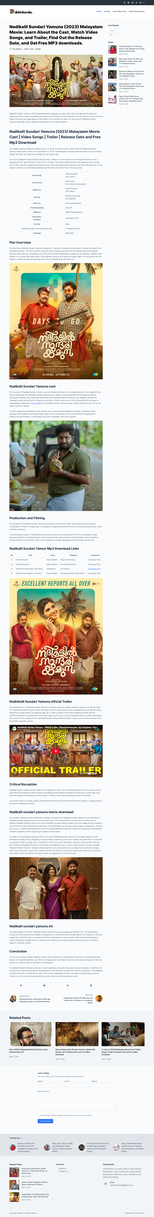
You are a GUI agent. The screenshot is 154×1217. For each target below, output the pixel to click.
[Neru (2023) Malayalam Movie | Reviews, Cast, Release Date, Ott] (30, 1034)
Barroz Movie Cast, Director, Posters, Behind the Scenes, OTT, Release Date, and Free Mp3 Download (75, 1052)
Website (94, 1081)
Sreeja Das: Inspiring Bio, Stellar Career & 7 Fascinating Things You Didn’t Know (34, 1171)
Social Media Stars (119, 11)
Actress (107, 11)
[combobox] (126, 30)
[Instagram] (132, 2)
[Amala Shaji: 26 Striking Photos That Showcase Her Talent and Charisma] (14, 1197)
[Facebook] (124, 2)
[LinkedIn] (91, 985)
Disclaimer (129, 1213)
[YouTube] (140, 2)
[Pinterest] (136, 2)
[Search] (144, 2)
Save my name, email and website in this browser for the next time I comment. (66, 1115)
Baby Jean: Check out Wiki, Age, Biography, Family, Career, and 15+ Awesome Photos (131, 61)
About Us (62, 1168)
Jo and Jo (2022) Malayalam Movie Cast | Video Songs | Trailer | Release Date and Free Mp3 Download (121, 1052)
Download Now (94, 569)
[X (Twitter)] (128, 2)
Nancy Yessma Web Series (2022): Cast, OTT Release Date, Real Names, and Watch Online (131, 98)
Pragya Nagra (36, 403)
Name (40, 1081)
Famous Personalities (137, 11)
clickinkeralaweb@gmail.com (121, 1185)
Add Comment (43, 1091)
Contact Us (63, 1171)
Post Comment (45, 1121)
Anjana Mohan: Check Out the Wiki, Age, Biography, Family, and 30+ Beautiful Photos (131, 86)
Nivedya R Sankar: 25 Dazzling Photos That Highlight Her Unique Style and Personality (131, 48)
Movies (99, 11)
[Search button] (111, 35)
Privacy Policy (139, 1213)
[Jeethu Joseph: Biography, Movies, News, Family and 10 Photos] (14, 1185)
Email (67, 1081)
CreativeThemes (30, 1213)
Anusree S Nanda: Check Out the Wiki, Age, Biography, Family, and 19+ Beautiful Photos (131, 73)
